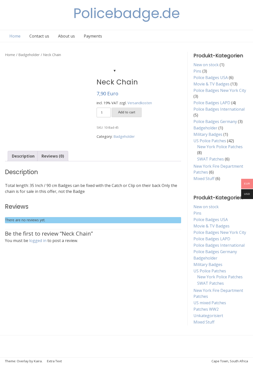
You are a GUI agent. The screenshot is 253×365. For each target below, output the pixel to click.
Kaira (38, 361)
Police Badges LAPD (211, 102)
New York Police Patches (220, 146)
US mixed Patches (209, 302)
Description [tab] (23, 156)
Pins (197, 71)
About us (66, 36)
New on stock (206, 64)
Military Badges (207, 134)
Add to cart (126, 112)
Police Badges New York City (219, 90)
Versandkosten (139, 103)
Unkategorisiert (208, 315)
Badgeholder (29, 54)
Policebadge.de (126, 13)
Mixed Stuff (203, 178)
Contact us (39, 36)
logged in (37, 240)
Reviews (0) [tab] (53, 156)
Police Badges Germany (215, 121)
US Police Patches (209, 140)
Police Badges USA (210, 77)
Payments (93, 36)
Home (15, 36)
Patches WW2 (206, 309)
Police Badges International (219, 109)
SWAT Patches (210, 159)
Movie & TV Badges (211, 84)
